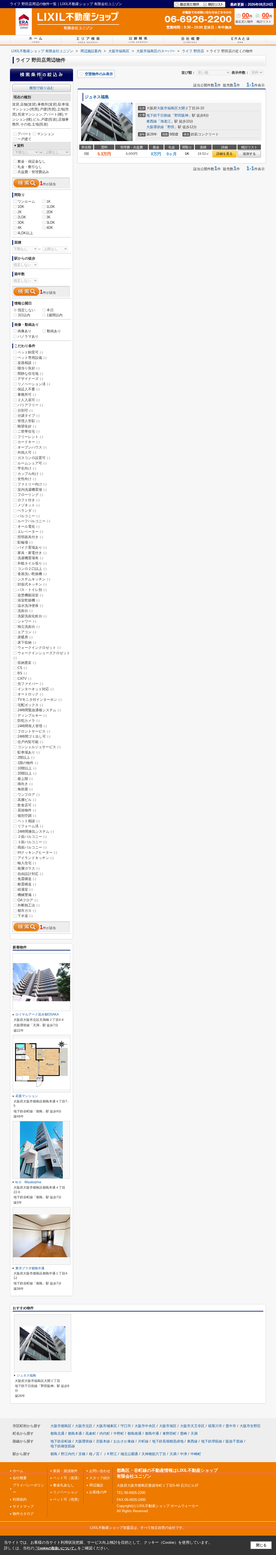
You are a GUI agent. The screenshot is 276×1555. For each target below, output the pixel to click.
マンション (45, 134)
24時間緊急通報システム (39, 710)
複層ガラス (29, 868)
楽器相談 (27, 363)
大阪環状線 (155, 127)
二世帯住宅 (29, 431)
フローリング (30, 495)
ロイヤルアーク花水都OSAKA (37, 1014)
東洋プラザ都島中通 (29, 1268)
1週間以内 (55, 315)
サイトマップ (23, 1506)
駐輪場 (25, 542)
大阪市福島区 (167, 108)
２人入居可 (29, 400)
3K (48, 217)
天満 (194, 1433)
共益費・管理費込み (33, 172)
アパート (25, 134)
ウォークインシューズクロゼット (41, 655)
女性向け (27, 479)
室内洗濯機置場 (32, 490)
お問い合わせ (99, 1471)
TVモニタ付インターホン (40, 700)
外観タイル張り (32, 563)
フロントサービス (34, 731)
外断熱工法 (29, 905)
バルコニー (29, 516)
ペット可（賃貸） (67, 1478)
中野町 (118, 1433)
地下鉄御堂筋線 (62, 1446)
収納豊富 (27, 663)
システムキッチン (34, 579)
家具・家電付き (32, 553)
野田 (170, 127)
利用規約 (20, 1499)
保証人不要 (29, 389)
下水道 (25, 916)
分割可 (25, 410)
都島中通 (152, 1433)
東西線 (151, 121)
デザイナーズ (30, 379)
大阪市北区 (83, 1426)
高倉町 (90, 1433)
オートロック (30, 694)
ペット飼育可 (30, 352)
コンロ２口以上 (32, 569)
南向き (25, 784)
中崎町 (196, 1454)
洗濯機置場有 (30, 558)
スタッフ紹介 (99, 1478)
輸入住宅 (27, 863)
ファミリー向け (32, 484)
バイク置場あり (32, 547)
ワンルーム (26, 201)
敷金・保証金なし (32, 161)
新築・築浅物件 (65, 1471)
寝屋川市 (215, 1426)
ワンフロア (29, 795)
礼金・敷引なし (30, 167)
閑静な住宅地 (30, 374)
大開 (181, 108)
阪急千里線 (234, 1441)
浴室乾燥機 (29, 600)
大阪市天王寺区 (192, 1426)
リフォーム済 (30, 826)
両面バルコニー (32, 847)
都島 (53, 1454)
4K (20, 228)
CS (22, 668)
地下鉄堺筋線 (211, 1441)
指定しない (26, 310)
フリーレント (30, 437)
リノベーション (65, 1492)
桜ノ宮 (94, 1454)
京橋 (81, 1454)
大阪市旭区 (168, 1426)
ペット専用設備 (32, 358)
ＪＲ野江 (110, 1454)
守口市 (125, 1426)
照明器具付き (30, 537)
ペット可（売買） (67, 1499)
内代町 (104, 1433)
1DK (21, 207)
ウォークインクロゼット (39, 648)
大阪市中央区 (145, 1426)
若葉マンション (26, 1096)
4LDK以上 (25, 233)
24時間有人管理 (32, 726)
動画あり (54, 331)
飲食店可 (27, 805)
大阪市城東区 (106, 1426)
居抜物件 (27, 810)
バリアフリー (30, 405)
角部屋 (25, 789)
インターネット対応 (36, 689)
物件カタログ (23, 1514)
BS (22, 673)
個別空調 (27, 816)
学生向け (27, 468)
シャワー (27, 621)
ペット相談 (29, 821)
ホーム (18, 1471)
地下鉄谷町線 (60, 1441)
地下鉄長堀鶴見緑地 (168, 1441)
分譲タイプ (29, 416)
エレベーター (30, 532)
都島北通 (57, 1433)
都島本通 (75, 1433)
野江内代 (68, 1454)
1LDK (50, 207)
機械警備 (27, 895)
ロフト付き (29, 500)
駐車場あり (29, 752)
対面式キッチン (32, 584)
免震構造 (27, 879)
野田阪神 (181, 115)
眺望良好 (27, 426)
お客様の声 (98, 1492)
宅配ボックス (30, 705)
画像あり (25, 331)
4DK (49, 228)
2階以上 (26, 757)
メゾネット (29, 505)
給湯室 (25, 889)
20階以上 (27, 773)
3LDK (50, 222)
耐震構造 (27, 884)
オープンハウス (32, 447)
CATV (24, 679)
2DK (49, 212)
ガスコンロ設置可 (34, 458)
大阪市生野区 (250, 1426)
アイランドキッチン (36, 858)
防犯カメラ (29, 721)
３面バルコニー (32, 842)
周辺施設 (96, 1485)
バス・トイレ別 (32, 590)
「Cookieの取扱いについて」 (55, 1548)
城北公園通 (129, 1454)
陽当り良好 (29, 368)
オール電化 (29, 526)
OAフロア (28, 900)
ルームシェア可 (32, 463)
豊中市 (231, 1426)
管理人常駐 (29, 421)
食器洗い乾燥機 (32, 574)
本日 (50, 310)
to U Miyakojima (28, 1182)
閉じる (261, 1545)
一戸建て (25, 139)
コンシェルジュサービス (39, 747)
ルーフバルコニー (34, 521)
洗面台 (25, 611)
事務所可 (27, 395)
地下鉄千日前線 (158, 115)
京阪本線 (103, 1441)
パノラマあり (28, 336)
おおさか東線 (123, 1441)
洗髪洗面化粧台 (32, 616)
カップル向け (30, 474)
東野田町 (170, 1433)
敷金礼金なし (63, 1485)
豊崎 (183, 1433)
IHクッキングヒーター (37, 852)
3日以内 (24, 315)
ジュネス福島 (97, 97)
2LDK (22, 217)
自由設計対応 (30, 874)
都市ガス (27, 911)
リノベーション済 (34, 384)
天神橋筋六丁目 (154, 1454)
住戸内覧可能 (30, 742)
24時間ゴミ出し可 (34, 736)
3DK (21, 222)
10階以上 (27, 768)
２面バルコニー (32, 837)
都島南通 (134, 1433)
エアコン (27, 632)
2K (20, 212)
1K (48, 201)
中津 (183, 1454)
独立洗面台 (29, 627)
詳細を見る (224, 154)
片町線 (143, 1441)
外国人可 (27, 452)
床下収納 (27, 642)
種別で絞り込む (41, 88)
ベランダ (27, 511)
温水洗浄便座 (30, 606)
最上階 (25, 779)
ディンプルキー (32, 715)
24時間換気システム (36, 831)
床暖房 (25, 637)
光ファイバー (30, 684)
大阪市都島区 (60, 1426)
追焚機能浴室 (30, 595)
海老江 (165, 121)
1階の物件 (28, 763)
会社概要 (20, 1478)
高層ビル (27, 800)
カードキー (29, 442)
